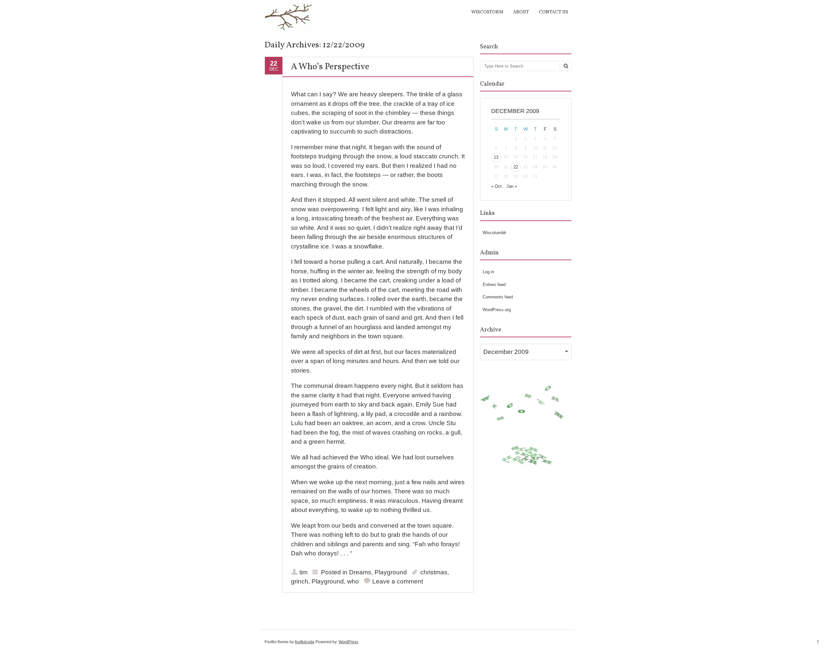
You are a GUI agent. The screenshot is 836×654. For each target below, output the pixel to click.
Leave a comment (397, 581)
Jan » (511, 186)
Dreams (360, 572)
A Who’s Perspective (330, 67)
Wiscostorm (487, 12)
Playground (391, 572)
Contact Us (553, 12)
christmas (433, 572)
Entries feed (494, 284)
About (521, 12)
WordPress (348, 642)
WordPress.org (497, 309)
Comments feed (498, 297)
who (353, 581)
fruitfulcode (304, 642)
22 (515, 167)
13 (496, 157)
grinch (299, 581)
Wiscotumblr (494, 232)
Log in (488, 271)
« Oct (496, 186)
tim (303, 572)
